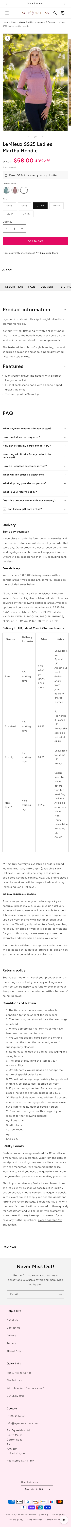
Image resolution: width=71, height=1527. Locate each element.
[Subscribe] (60, 1294)
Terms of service (34, 1520)
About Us (12, 1319)
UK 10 (40, 205)
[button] (7, 13)
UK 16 (28, 214)
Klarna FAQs (14, 1351)
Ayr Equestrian (21, 1514)
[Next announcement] (64, 3)
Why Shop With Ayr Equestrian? (25, 1388)
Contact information (55, 1520)
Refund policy (58, 1514)
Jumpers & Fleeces (46, 22)
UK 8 (26, 206)
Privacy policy (16, 1520)
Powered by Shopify (38, 1514)
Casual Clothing (26, 22)
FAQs (32, 286)
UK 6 (11, 206)
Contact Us (13, 1327)
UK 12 (58, 206)
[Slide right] (43, 137)
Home (5, 22)
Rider (13, 22)
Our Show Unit (15, 1395)
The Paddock (14, 1380)
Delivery (47, 286)
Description (14, 286)
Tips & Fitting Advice (19, 1372)
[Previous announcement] (6, 3)
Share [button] (9, 269)
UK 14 (11, 214)
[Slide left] (28, 137)
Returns (11, 1343)
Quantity (7, 221)
